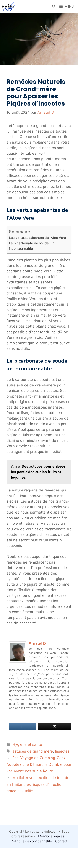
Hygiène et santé (27, 744)
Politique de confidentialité (31, 841)
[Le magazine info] (8, 6)
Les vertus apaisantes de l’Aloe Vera (37, 238)
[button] (53, 6)
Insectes (62, 751)
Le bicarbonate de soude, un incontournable (31, 246)
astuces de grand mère (32, 751)
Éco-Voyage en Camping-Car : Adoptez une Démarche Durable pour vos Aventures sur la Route (38, 764)
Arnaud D (37, 643)
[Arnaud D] (17, 661)
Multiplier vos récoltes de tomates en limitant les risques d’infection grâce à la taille (38, 784)
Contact (61, 841)
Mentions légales (51, 836)
